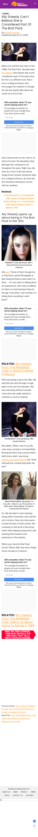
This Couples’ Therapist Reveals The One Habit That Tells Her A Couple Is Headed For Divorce (18, 709)
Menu (5, 4)
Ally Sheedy (7, 73)
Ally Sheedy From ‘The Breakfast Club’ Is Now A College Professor (17, 369)
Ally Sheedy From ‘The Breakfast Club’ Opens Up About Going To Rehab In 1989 (20, 204)
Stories (6, 14)
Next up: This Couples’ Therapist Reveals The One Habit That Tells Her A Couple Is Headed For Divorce (18, 634)
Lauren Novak (12, 32)
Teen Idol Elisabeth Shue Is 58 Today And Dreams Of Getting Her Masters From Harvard (19, 718)
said (7, 272)
